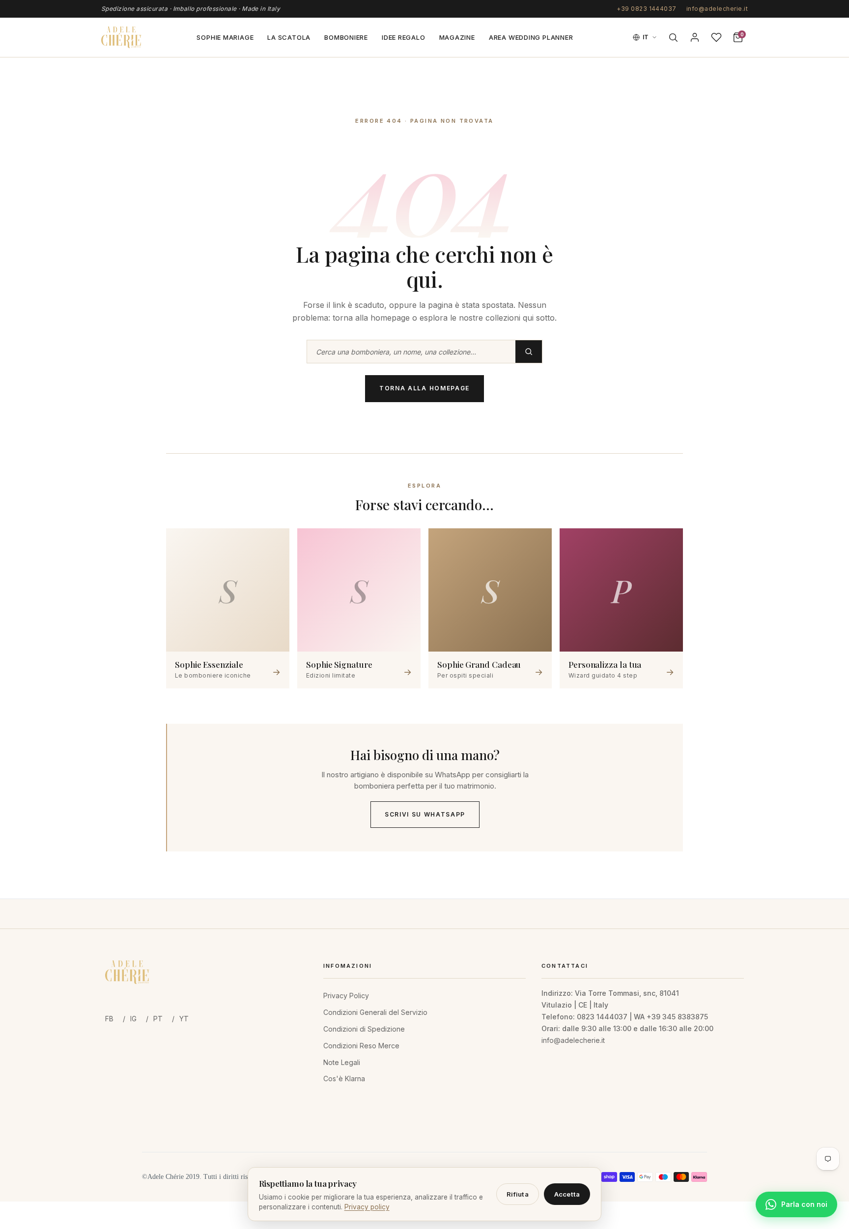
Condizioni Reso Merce (361, 1045)
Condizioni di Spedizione (364, 1029)
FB (109, 1018)
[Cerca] (673, 37)
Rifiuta (518, 1194)
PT (158, 1018)
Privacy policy (367, 1207)
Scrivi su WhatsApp (425, 814)
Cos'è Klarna (344, 1078)
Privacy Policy (346, 995)
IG (133, 1018)
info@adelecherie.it (717, 8)
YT (184, 1018)
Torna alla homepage (424, 388)
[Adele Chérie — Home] (121, 37)
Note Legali (341, 1062)
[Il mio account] (695, 37)
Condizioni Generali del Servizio (375, 1012)
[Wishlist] (716, 37)
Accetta (567, 1194)
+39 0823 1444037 (647, 8)
